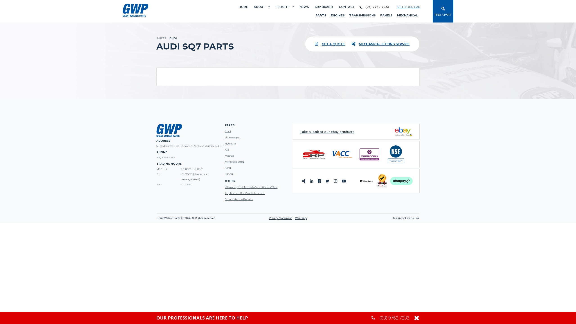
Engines (338, 15)
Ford (228, 167)
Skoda (229, 174)
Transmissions (362, 15)
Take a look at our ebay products (327, 131)
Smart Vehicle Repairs (239, 199)
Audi (228, 131)
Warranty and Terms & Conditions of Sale (251, 187)
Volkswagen (232, 137)
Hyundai (230, 143)
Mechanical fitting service (384, 44)
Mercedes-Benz (235, 161)
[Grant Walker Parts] (135, 10)
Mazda (229, 155)
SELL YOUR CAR (408, 7)
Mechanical (407, 15)
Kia (227, 149)
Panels (386, 15)
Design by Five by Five (406, 218)
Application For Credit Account (245, 193)
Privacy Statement (280, 218)
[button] (443, 11)
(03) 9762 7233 (377, 7)
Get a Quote (333, 44)
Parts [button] (320, 15)
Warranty (301, 218)
